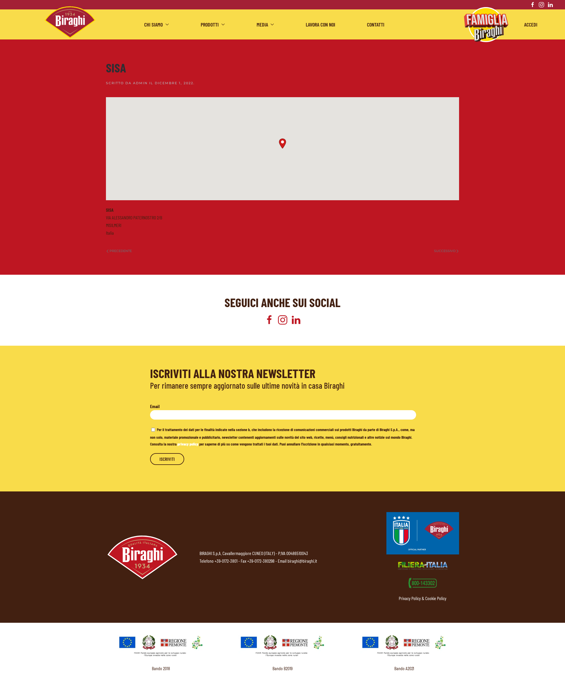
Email (154, 406)
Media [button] (262, 24)
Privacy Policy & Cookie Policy (422, 598)
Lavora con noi (320, 24)
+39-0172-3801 (226, 561)
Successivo (445, 251)
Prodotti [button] (210, 24)
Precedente (120, 251)
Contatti (375, 24)
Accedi (530, 24)
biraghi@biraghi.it (302, 561)
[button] (282, 143)
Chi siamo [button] (153, 24)
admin (140, 83)
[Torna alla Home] (70, 22)
